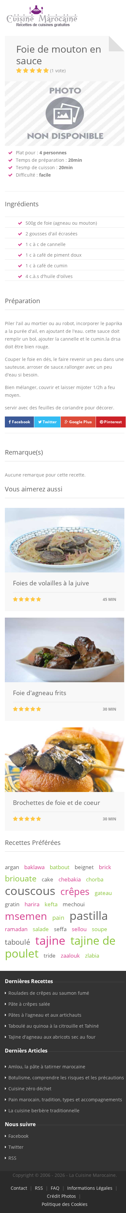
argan (12, 867)
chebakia (69, 879)
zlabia (92, 955)
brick (105, 867)
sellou (79, 929)
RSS (12, 1158)
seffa (60, 929)
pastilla (88, 915)
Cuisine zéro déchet (29, 1088)
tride (50, 955)
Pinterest (112, 422)
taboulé (17, 942)
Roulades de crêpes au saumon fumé (48, 993)
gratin (12, 904)
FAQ (55, 1188)
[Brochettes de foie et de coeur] (64, 790)
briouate (21, 878)
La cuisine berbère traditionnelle (43, 1110)
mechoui (74, 904)
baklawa (34, 867)
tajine (50, 940)
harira (32, 904)
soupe (99, 929)
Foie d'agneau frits (39, 693)
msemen (26, 916)
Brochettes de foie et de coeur (56, 802)
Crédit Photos (61, 1196)
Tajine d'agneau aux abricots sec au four (52, 1037)
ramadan (16, 929)
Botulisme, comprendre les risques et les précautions (66, 1077)
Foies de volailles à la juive (51, 583)
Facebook (20, 422)
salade (41, 929)
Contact (19, 1188)
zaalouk (70, 955)
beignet (84, 867)
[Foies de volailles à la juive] (64, 571)
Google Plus (80, 422)
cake (47, 879)
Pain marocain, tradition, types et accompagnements (65, 1099)
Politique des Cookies (65, 1204)
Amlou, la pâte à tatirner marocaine (46, 1067)
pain (58, 917)
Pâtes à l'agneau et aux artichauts (44, 1015)
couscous (30, 890)
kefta (51, 904)
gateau (103, 893)
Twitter (49, 422)
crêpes (74, 891)
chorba (94, 879)
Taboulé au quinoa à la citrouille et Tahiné (53, 1026)
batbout (59, 867)
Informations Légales (89, 1188)
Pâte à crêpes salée (29, 1004)
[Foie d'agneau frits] (64, 680)
